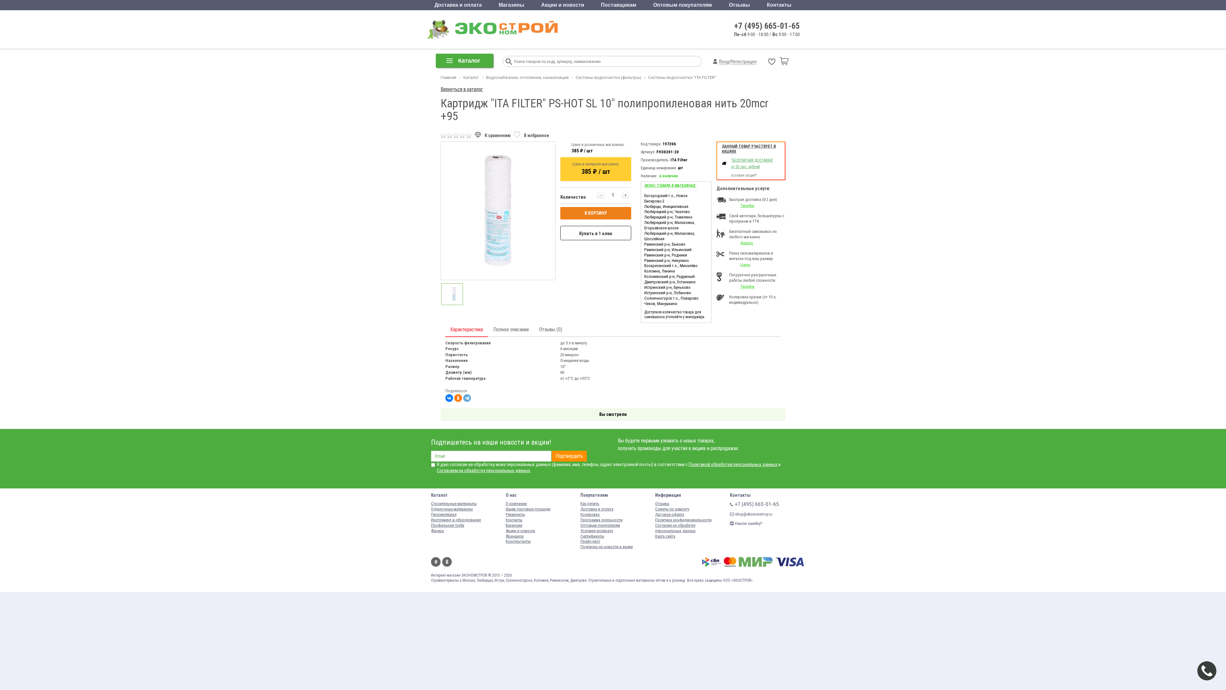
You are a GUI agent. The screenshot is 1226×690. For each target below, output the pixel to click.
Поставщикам (618, 5)
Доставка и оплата (458, 5)
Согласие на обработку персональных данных (675, 528)
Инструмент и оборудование (456, 520)
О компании (516, 503)
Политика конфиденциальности (683, 520)
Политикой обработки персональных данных (733, 464)
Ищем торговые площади (528, 509)
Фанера (437, 530)
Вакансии (514, 525)
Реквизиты (515, 514)
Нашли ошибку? (748, 523)
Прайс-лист (590, 541)
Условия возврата (596, 530)
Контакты (779, 5)
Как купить (589, 503)
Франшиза (515, 536)
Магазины (511, 5)
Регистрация (743, 61)
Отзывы (739, 5)
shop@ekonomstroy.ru (753, 514)
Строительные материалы (454, 503)
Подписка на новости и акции (606, 546)
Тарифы (747, 205)
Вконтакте (436, 562)
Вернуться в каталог (462, 89)
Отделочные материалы (452, 509)
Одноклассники (447, 562)
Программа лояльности (601, 520)
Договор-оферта (669, 514)
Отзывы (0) (550, 329)
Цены (745, 264)
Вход (724, 61)
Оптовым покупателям (682, 5)
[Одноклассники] (458, 398)
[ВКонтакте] (449, 398)
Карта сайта (665, 536)
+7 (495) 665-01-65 (767, 26)
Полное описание (511, 329)
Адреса (746, 243)
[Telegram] (467, 398)
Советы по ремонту (672, 509)
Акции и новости (562, 5)
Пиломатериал (444, 514)
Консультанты (518, 541)
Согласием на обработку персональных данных (483, 470)
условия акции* (744, 175)
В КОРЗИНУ (596, 213)
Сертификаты (592, 536)
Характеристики (466, 329)
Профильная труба (447, 525)
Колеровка (590, 514)
